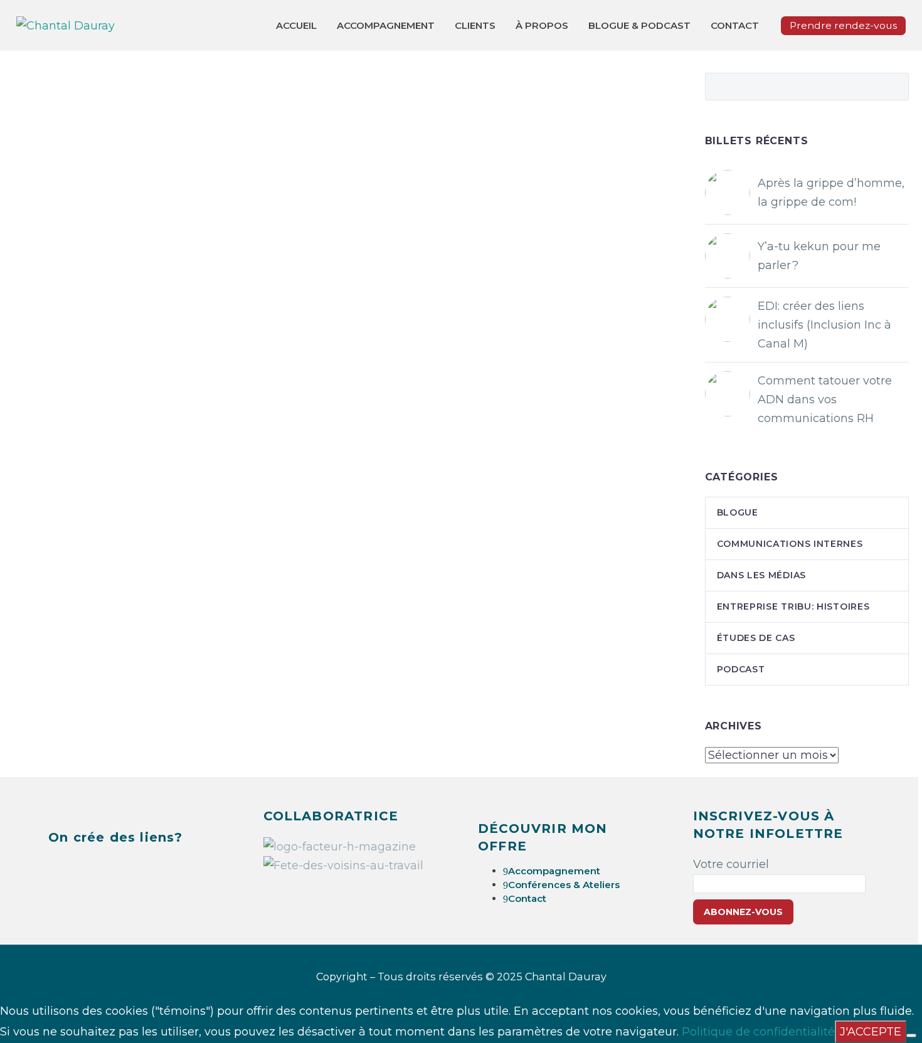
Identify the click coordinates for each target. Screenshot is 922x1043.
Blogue (737, 512)
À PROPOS (542, 25)
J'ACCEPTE (870, 1032)
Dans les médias (762, 575)
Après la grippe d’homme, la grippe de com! (831, 192)
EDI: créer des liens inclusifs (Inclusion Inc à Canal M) (824, 325)
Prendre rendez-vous (843, 25)
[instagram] (120, 868)
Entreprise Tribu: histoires (793, 606)
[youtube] (151, 868)
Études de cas (756, 637)
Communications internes (790, 543)
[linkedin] (57, 868)
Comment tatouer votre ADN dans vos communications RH (825, 399)
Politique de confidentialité (758, 1032)
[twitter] (89, 868)
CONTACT (735, 25)
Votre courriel (731, 864)
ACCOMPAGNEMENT (386, 25)
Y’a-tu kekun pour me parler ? (819, 256)
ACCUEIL (296, 25)
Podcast (741, 669)
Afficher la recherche (895, 85)
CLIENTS (475, 25)
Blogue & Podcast (639, 25)
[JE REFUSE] (911, 1035)
